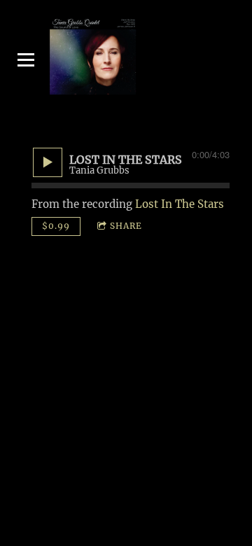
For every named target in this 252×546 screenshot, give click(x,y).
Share (126, 225)
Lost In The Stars (179, 204)
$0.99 (56, 225)
